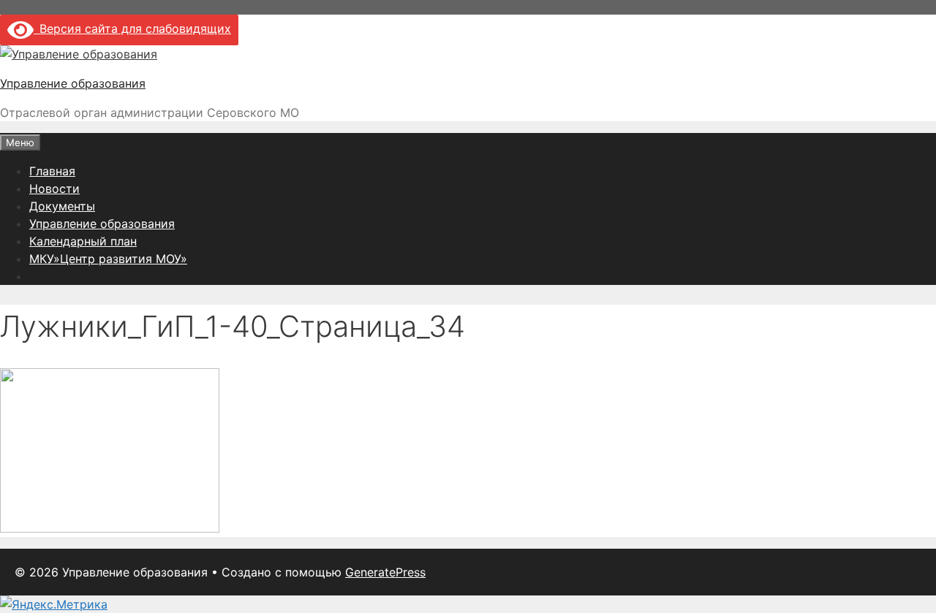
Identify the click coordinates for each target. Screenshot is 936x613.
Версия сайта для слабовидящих (132, 28)
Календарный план (83, 241)
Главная (52, 171)
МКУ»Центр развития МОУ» (108, 258)
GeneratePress (385, 572)
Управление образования (73, 83)
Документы (62, 206)
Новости (54, 188)
